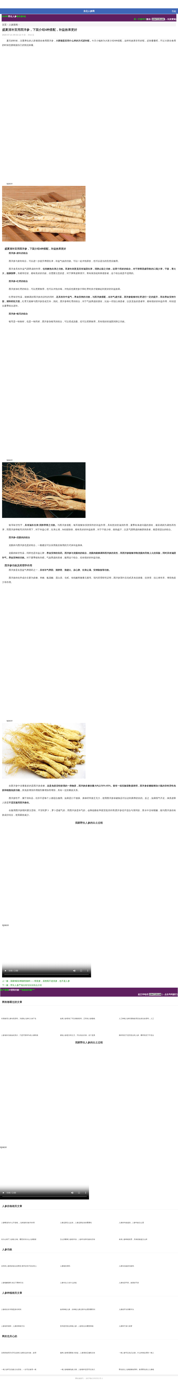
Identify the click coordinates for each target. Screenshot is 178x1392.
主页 (4, 24)
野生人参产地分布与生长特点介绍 (26, 985)
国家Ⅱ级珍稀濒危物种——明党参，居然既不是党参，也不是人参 (40, 981)
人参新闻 (13, 24)
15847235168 (155, 994)
